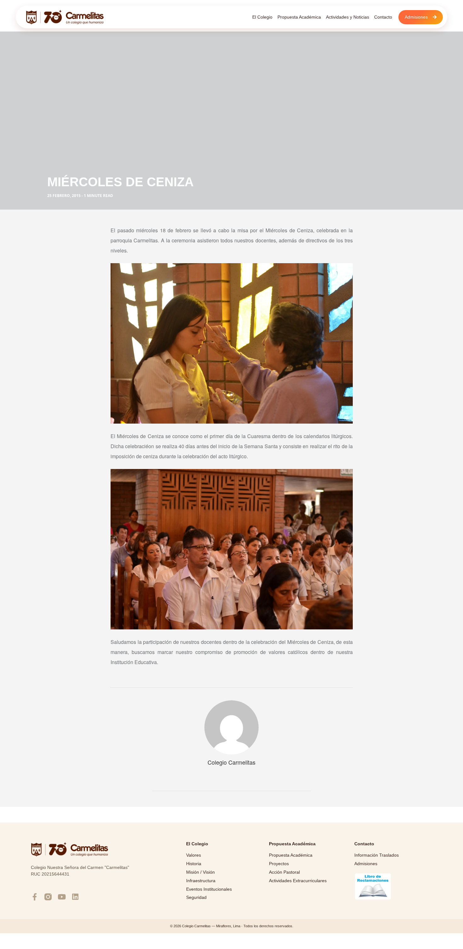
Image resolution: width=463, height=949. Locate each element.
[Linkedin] (75, 896)
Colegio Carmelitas (231, 762)
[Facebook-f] (34, 896)
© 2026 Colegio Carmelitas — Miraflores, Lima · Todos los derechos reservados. (231, 926)
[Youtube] (61, 896)
